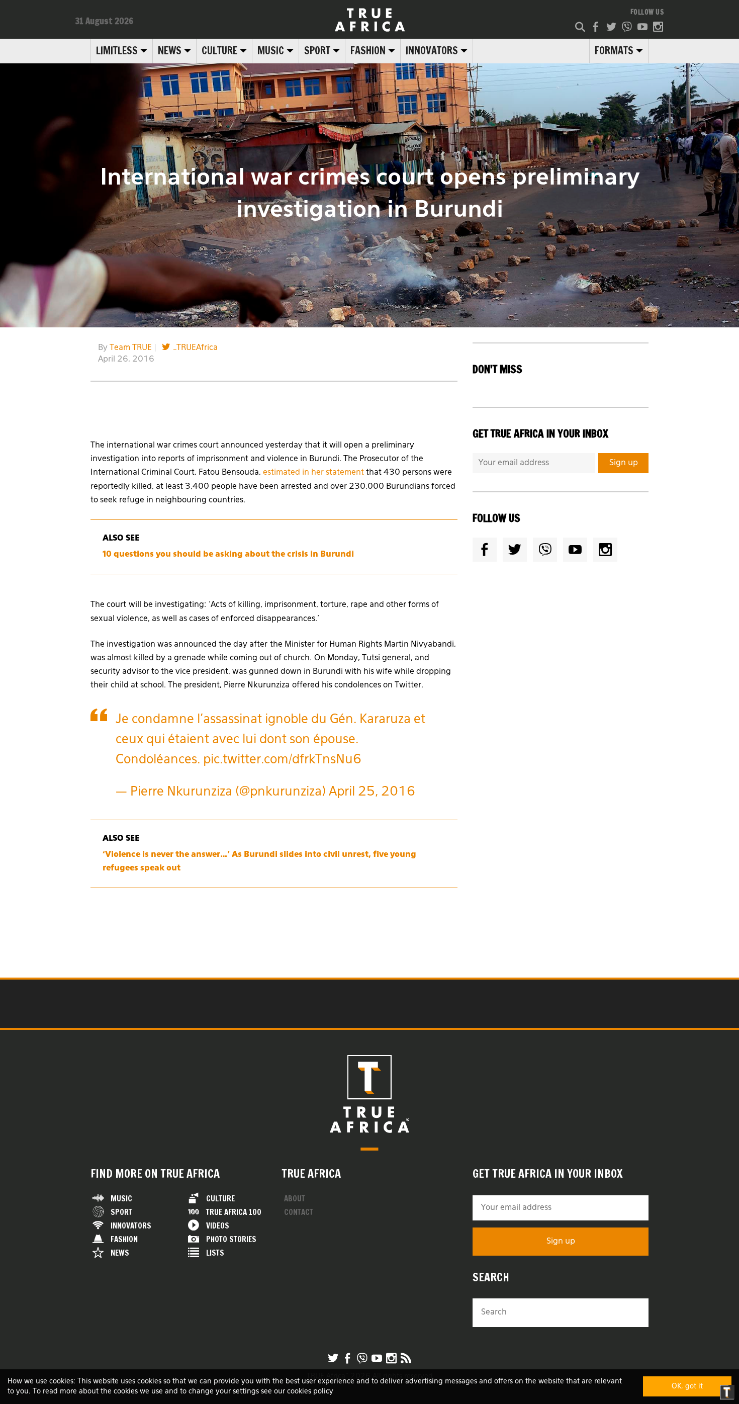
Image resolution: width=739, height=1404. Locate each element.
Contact (298, 1212)
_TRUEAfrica (195, 348)
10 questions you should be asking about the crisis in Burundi (228, 555)
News (169, 50)
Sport (317, 50)
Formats (614, 50)
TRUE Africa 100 (233, 1212)
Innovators (432, 50)
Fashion (368, 50)
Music (270, 50)
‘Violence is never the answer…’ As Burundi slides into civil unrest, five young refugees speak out (259, 861)
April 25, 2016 (372, 792)
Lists (215, 1253)
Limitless (117, 50)
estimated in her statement (313, 473)
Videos (217, 1225)
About (294, 1198)
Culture (219, 50)
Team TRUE (131, 348)
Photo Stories (231, 1239)
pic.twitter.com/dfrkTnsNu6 (282, 760)
